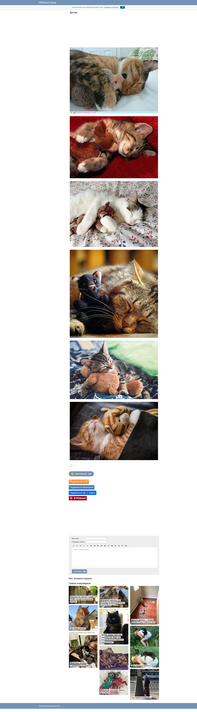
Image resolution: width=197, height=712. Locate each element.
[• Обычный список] (91, 545)
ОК (122, 7)
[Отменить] (73, 545)
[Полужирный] (80, 545)
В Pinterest (80, 498)
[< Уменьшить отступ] (98, 545)
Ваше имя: (75, 538)
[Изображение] (105, 545)
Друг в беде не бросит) (141, 665)
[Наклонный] (84, 545)
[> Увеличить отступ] (101, 545)
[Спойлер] (119, 545)
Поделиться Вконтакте (81, 487)
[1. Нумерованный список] (94, 545)
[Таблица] (112, 545)
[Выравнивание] (122, 545)
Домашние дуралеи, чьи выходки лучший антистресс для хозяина (113, 602)
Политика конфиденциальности (49, 706)
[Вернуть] (77, 545)
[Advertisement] (52, 37)
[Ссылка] (115, 545)
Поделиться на (82, 492)
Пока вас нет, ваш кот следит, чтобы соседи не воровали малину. (82, 599)
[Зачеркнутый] (87, 545)
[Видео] (108, 545)
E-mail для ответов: (78, 542)
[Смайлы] (126, 545)
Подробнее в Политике (111, 7)
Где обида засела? (77, 628)
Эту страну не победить (141, 697)
